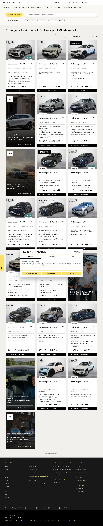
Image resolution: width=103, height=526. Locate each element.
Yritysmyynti (85, 2)
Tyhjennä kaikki (13, 20)
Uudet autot (15, 7)
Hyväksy (72, 273)
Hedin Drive (25, 7)
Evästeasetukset (51, 273)
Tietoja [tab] (72, 256)
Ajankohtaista (58, 2)
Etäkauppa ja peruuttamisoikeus (59, 483)
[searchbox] (62, 15)
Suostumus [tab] (30, 256)
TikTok (65, 508)
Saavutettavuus (62, 520)
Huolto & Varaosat (36, 7)
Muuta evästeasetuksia (75, 520)
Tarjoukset (58, 7)
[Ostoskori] (96, 2)
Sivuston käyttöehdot (21, 520)
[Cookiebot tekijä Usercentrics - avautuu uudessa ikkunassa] (75, 252)
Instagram (44, 508)
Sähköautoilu (48, 7)
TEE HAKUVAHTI (60, 36)
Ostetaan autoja (67, 7)
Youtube (55, 508)
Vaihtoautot (6, 7)
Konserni (75, 2)
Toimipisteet (67, 2)
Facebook (32, 508)
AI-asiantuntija (78, 7)
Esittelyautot (29, 20)
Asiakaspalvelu (58, 480)
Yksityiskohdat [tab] (51, 256)
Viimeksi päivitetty (89, 36)
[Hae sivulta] (100, 2)
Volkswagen (51, 20)
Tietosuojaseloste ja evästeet (48, 520)
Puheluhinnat (33, 520)
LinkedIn (21, 508)
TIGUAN (61, 20)
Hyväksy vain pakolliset (31, 273)
